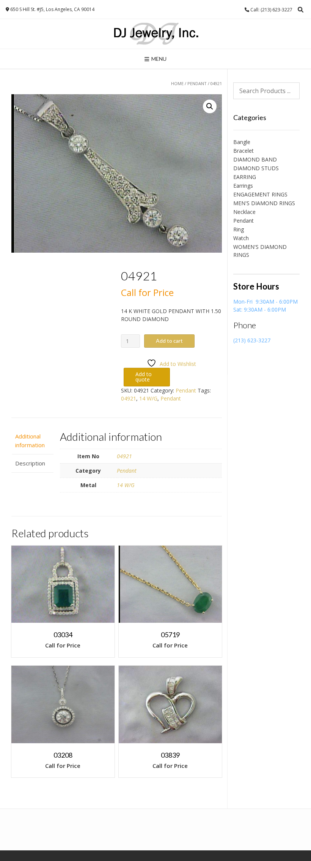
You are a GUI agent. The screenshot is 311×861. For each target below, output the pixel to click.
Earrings (243, 185)
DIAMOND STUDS (256, 168)
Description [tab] (30, 463)
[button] (210, 106)
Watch (241, 238)
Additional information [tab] (30, 440)
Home (177, 83)
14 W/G (148, 398)
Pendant (197, 83)
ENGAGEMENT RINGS (260, 194)
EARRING (244, 176)
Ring (238, 229)
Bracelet (243, 150)
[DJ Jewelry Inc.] (155, 34)
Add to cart (169, 340)
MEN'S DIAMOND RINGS (264, 203)
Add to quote (143, 376)
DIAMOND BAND (255, 159)
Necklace (244, 211)
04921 (128, 398)
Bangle (241, 142)
